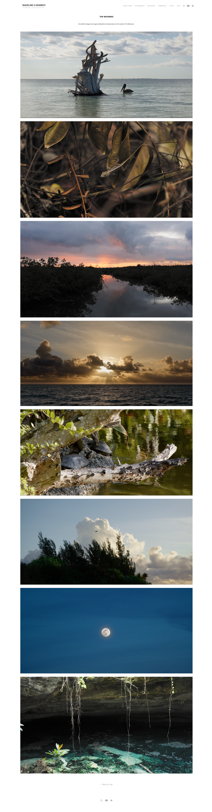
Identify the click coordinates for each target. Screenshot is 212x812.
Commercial (162, 6)
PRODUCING (151, 6)
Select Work (127, 6)
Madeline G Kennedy (34, 5)
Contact (171, 6)
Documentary (140, 6)
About (179, 6)
